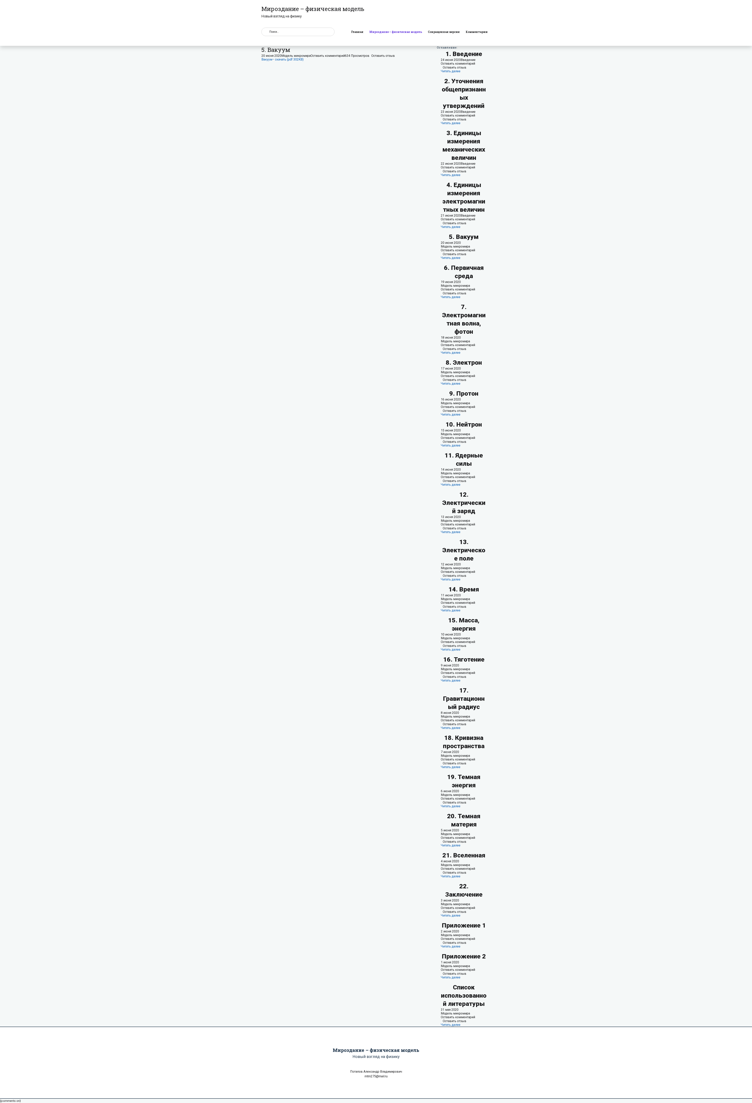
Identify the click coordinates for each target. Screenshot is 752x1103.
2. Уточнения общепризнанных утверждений (464, 93)
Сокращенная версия (444, 32)
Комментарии (477, 32)
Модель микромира (296, 56)
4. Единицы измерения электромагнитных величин (463, 197)
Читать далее (450, 71)
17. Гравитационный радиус (464, 699)
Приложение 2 (464, 956)
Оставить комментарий (328, 56)
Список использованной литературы (463, 995)
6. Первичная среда (464, 272)
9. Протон (463, 393)
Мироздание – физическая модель (395, 32)
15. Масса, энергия (463, 624)
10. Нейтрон (464, 424)
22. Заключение (464, 890)
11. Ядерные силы (464, 459)
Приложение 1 (464, 925)
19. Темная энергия (463, 781)
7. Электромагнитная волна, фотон (464, 319)
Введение (468, 60)
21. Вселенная (463, 855)
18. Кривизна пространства (463, 742)
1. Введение (464, 54)
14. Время (463, 589)
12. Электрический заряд (463, 503)
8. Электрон (464, 362)
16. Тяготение (463, 659)
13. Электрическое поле (463, 550)
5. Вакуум (464, 236)
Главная (357, 32)
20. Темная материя (463, 820)
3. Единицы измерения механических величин (463, 145)
